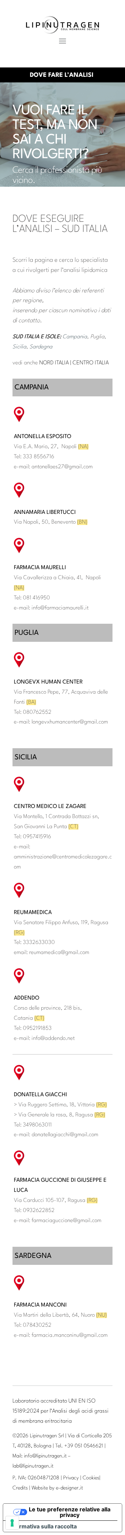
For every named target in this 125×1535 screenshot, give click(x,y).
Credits (20, 1488)
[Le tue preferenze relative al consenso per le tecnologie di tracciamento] (12, 1522)
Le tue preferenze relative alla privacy (69, 1512)
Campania (74, 337)
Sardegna (41, 347)
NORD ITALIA (54, 363)
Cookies (91, 1478)
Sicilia (19, 347)
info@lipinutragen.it (45, 1456)
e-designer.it (69, 1488)
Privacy (71, 1478)
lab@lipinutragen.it (32, 1466)
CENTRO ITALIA (91, 363)
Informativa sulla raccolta (43, 1526)
